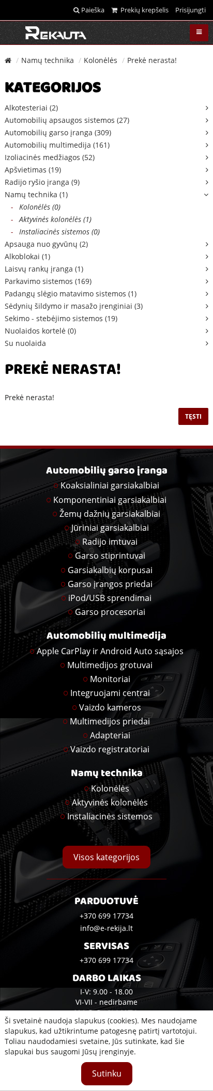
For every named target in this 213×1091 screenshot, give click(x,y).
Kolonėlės (100, 60)
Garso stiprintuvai (110, 555)
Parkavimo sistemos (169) (48, 281)
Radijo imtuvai (110, 541)
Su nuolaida (25, 343)
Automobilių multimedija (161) (57, 145)
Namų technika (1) (36, 194)
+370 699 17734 (106, 960)
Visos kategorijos (106, 857)
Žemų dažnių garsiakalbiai (109, 513)
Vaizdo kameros (110, 707)
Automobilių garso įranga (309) (58, 132)
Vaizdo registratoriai (109, 749)
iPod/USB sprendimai (109, 598)
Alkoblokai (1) (27, 256)
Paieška (92, 9)
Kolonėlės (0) (35, 207)
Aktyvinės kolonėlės (110, 802)
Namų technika (47, 60)
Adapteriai (110, 735)
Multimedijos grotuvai (110, 665)
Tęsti (193, 416)
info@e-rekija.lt (106, 928)
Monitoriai (110, 679)
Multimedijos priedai (110, 721)
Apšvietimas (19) (33, 170)
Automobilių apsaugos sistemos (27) (67, 120)
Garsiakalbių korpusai (110, 570)
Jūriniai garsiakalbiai (110, 527)
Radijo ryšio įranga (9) (42, 182)
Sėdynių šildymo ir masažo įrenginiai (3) (74, 306)
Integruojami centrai (110, 693)
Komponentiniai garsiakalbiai (109, 499)
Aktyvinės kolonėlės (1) (51, 219)
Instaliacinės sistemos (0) (55, 231)
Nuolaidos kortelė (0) (40, 331)
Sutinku (106, 1073)
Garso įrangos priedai (110, 584)
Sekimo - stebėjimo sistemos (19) (61, 318)
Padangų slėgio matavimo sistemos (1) (70, 293)
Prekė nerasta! (152, 60)
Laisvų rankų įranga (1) (44, 269)
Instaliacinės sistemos (110, 816)
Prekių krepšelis (143, 9)
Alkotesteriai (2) (31, 108)
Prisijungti (190, 9)
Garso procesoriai (110, 612)
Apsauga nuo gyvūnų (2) (46, 244)
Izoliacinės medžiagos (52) (50, 157)
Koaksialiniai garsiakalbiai (109, 485)
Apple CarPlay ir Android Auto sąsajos (110, 651)
